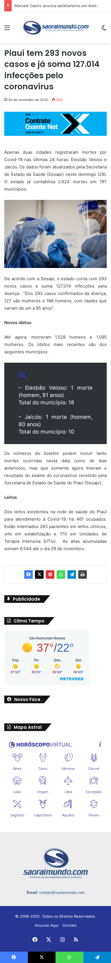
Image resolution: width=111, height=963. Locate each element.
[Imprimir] (82, 574)
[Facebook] (28, 574)
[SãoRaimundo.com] (55, 27)
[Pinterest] (50, 574)
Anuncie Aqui (46, 925)
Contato (69, 925)
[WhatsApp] (61, 574)
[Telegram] (71, 574)
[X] (39, 574)
